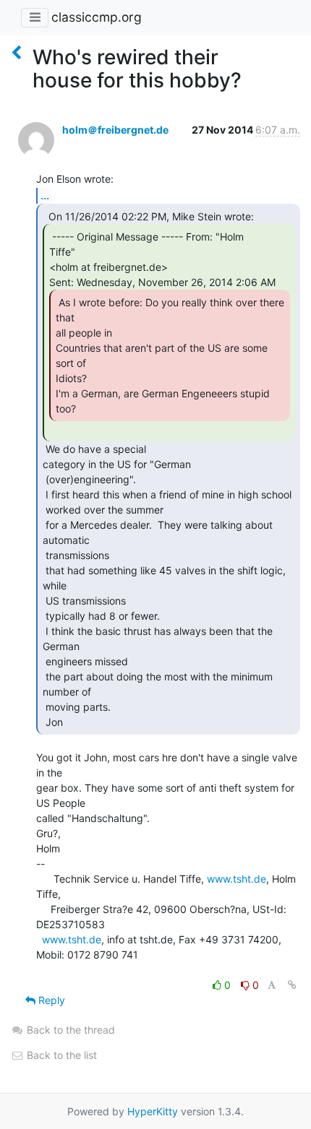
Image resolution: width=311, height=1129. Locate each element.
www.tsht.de (236, 879)
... (45, 195)
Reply (50, 1000)
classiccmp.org (96, 17)
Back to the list (60, 1055)
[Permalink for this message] (292, 985)
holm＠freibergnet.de (115, 130)
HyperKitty (152, 1111)
